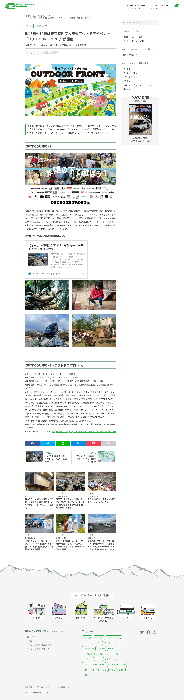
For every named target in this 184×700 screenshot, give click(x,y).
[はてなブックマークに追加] (78, 443)
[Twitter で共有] (47, 443)
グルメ (110, 648)
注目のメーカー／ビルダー (133, 37)
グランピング (88, 648)
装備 (85, 669)
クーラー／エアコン (112, 643)
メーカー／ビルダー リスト (134, 41)
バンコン (126, 81)
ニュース (30, 637)
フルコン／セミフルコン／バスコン (137, 85)
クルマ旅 (101, 648)
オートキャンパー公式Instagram (154, 632)
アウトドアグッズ (114, 637)
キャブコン (127, 69)
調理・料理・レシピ (98, 669)
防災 (56, 53)
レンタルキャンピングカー (94, 664)
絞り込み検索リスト (131, 55)
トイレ (116, 654)
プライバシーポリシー (44, 687)
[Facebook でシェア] (32, 443)
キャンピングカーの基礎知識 (39, 645)
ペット (98, 659)
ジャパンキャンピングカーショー (96, 654)
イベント (29, 26)
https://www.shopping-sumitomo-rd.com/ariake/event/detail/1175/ (84, 431)
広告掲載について (64, 687)
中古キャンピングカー (117, 664)
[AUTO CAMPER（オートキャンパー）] (19, 6)
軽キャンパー (128, 89)
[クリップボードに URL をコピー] (108, 443)
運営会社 (28, 687)
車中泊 (49, 53)
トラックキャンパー (131, 77)
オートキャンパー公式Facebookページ (148, 632)
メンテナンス (110, 659)
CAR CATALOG (160, 7)
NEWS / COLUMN (136, 7)
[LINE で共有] (63, 443)
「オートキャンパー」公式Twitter (142, 632)
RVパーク (87, 637)
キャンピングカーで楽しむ (38, 649)
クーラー (97, 643)
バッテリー (87, 659)
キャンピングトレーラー (133, 73)
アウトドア (30, 53)
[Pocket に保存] (93, 443)
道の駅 (121, 669)
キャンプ (86, 643)
